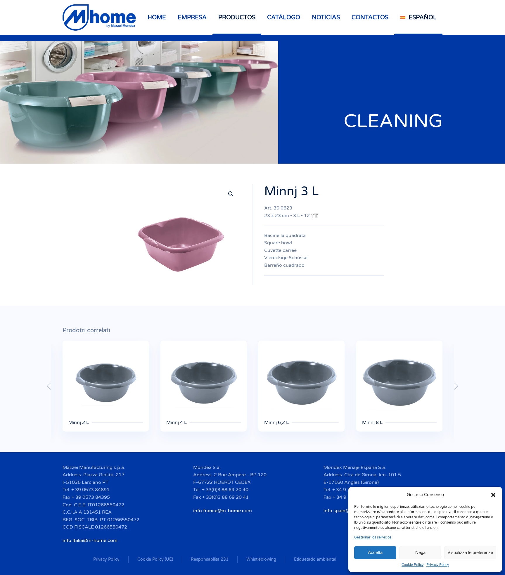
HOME (157, 17)
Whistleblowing (261, 559)
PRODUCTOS (236, 17)
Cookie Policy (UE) (155, 559)
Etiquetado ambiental (315, 559)
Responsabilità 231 (210, 559)
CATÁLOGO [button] (283, 17)
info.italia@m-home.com (90, 540)
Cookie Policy (412, 565)
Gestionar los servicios (372, 537)
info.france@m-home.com (222, 511)
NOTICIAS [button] (326, 17)
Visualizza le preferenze (470, 552)
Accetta (375, 552)
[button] (493, 495)
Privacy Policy (437, 565)
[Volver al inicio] (100, 17)
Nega (420, 552)
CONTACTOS (370, 17)
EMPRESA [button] (192, 17)
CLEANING (393, 121)
